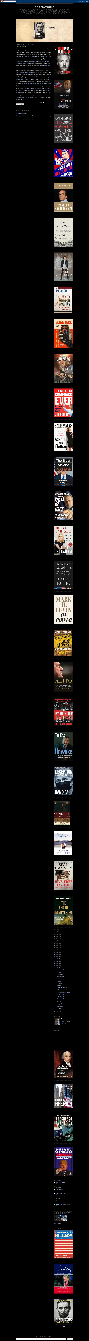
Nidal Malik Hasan (29, 56)
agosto (59, 979)
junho (58, 983)
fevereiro (59, 1006)
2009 (57, 1011)
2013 (57, 961)
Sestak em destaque (62, 987)
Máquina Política (60, 1182)
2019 (57, 947)
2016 (57, 954)
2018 (57, 950)
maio (58, 985)
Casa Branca (59, 1189)
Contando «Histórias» (62, 999)
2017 (57, 952)
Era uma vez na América (62, 1186)
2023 (57, 938)
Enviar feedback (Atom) (28, 119)
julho (58, 981)
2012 (57, 963)
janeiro (59, 1008)
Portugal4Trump (60, 1193)
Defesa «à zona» (61, 990)
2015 (57, 956)
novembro (60, 972)
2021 (57, 943)
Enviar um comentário (21, 113)
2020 (57, 945)
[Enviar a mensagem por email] (16, 104)
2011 (57, 965)
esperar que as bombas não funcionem (26, 72)
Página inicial (35, 116)
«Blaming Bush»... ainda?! (63, 992)
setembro (59, 976)
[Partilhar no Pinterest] (23, 104)
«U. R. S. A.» (60, 994)
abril (58, 1001)
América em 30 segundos (63, 1204)
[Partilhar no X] (20, 104)
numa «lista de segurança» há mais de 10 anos (38, 61)
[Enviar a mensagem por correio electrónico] (43, 102)
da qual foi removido (23, 63)
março (59, 1004)
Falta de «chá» (60, 996)
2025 (57, 934)
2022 (57, 941)
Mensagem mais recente (22, 116)
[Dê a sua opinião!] (18, 104)
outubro (59, 974)
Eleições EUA (59, 1197)
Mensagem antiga (47, 116)
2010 (57, 968)
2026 (57, 932)
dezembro (60, 970)
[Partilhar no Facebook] (21, 104)
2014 (57, 959)
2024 (57, 936)
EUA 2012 (58, 1200)
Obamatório (45, 7)
